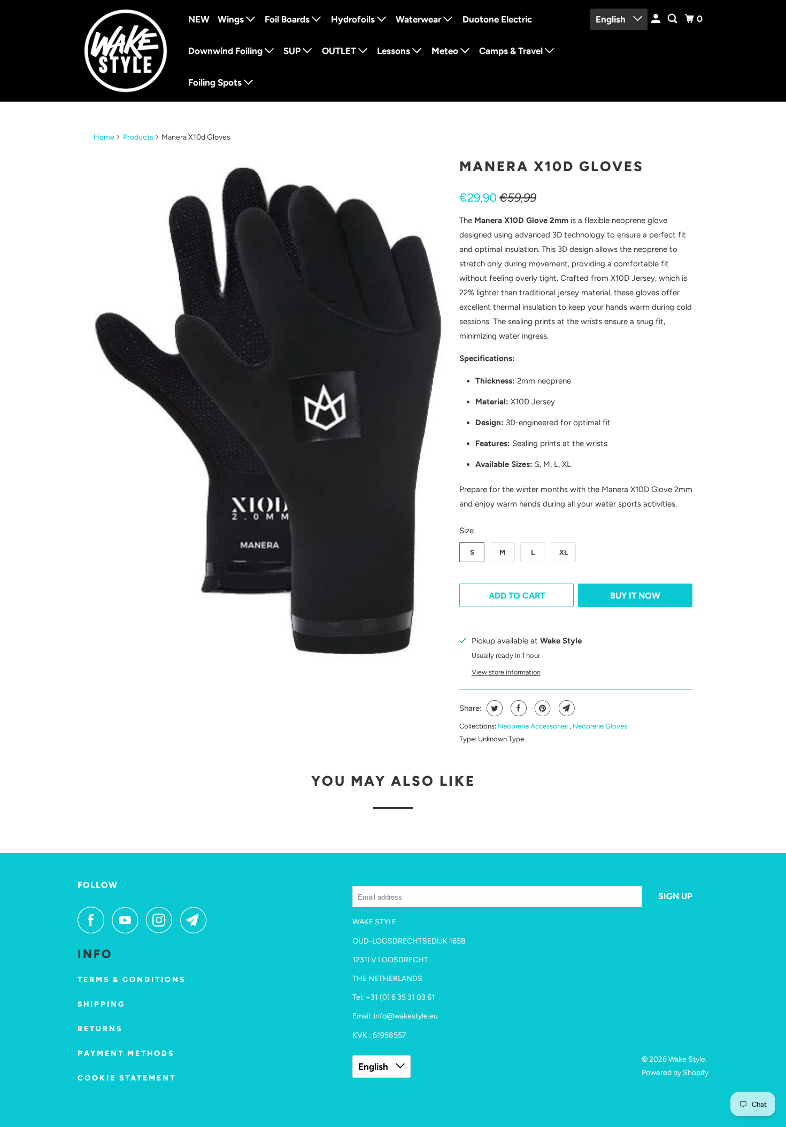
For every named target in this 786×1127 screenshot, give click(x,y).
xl (563, 552)
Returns (100, 1028)
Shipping (101, 1004)
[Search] (673, 19)
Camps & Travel (512, 50)
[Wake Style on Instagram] (162, 920)
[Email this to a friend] (565, 708)
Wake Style (686, 1059)
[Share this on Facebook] (517, 708)
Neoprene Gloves (600, 726)
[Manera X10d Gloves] (271, 418)
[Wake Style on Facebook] (94, 920)
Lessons (394, 50)
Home (104, 137)
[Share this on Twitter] (493, 708)
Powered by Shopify (675, 1072)
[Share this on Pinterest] (541, 708)
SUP (293, 50)
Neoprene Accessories (533, 726)
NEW (199, 19)
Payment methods (126, 1053)
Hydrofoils (354, 19)
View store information (506, 672)
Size (466, 530)
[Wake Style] (126, 51)
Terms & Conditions (132, 979)
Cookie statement (127, 1078)
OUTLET (340, 50)
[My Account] (656, 19)
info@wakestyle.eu (406, 1016)
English (612, 19)
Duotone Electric (497, 19)
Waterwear (419, 19)
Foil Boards (288, 19)
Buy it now (635, 596)
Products (138, 137)
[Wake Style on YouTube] (128, 920)
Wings (232, 19)
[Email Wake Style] (196, 920)
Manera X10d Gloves (551, 166)
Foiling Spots (216, 82)
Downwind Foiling (226, 50)
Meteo (445, 50)
